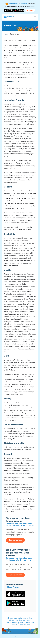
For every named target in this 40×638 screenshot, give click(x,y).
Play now (30, 10)
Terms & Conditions (12, 623)
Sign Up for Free (15, 540)
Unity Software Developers (20, 636)
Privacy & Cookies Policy (26, 623)
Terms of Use (15, 625)
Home (6, 34)
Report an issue (25, 625)
